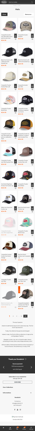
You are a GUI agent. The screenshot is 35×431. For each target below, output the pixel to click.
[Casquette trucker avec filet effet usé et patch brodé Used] (9, 26)
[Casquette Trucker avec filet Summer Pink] (9, 151)
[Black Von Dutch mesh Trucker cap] (26, 198)
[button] (31, 367)
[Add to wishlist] (15, 39)
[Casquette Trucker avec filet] (9, 270)
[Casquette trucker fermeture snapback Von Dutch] (26, 99)
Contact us (17, 401)
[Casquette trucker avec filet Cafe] (26, 270)
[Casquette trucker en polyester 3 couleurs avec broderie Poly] (26, 124)
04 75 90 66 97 (17, 405)
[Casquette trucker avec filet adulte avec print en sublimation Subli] (9, 124)
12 (21, 316)
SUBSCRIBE (17, 382)
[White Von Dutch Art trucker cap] (9, 198)
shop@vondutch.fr (17, 403)
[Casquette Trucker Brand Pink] (9, 99)
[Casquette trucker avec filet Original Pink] (9, 222)
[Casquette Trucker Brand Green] (26, 222)
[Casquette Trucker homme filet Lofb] (9, 76)
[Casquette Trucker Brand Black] (26, 175)
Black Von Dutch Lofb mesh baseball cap (6, 303)
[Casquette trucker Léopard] (26, 26)
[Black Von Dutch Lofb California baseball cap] (26, 51)
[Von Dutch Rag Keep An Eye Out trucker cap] (9, 175)
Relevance (28, 14)
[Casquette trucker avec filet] (26, 76)
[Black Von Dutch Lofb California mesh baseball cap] (9, 51)
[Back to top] (31, 422)
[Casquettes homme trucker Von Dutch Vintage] (9, 245)
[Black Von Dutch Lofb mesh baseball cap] (9, 294)
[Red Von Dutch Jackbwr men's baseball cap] (26, 245)
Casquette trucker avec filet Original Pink (7, 231)
